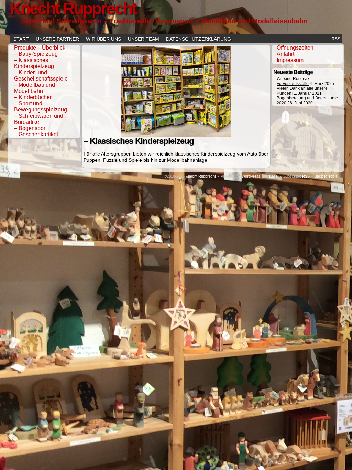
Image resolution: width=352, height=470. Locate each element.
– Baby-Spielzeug (36, 54)
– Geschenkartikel (36, 134)
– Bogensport (30, 128)
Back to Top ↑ (326, 176)
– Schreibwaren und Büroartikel (38, 119)
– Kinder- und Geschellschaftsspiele (41, 76)
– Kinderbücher (33, 97)
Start (21, 39)
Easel (273, 176)
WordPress (251, 176)
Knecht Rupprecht (201, 176)
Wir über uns (103, 39)
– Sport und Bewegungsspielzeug (40, 106)
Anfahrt (285, 54)
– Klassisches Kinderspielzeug (34, 63)
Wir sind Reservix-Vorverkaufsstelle (294, 81)
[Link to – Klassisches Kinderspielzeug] (176, 135)
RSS (336, 38)
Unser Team (143, 39)
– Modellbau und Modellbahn (34, 88)
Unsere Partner (57, 39)
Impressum (290, 60)
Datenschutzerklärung (198, 39)
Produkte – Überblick (39, 48)
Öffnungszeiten (295, 48)
